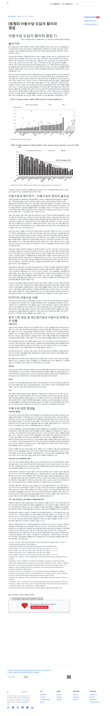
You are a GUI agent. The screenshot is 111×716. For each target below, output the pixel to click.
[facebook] (13, 707)
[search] (99, 3)
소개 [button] (21, 3)
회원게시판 (76, 697)
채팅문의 (75, 699)
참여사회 (91, 697)
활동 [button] (26, 3)
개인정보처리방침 (45, 699)
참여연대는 (43, 694)
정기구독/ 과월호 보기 (91, 24)
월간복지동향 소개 (90, 21)
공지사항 (42, 697)
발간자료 (59, 694)
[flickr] (32, 707)
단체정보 (24, 692)
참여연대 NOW (92, 17)
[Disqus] (39, 638)
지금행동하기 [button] (56, 4)
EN (103, 4)
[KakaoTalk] (27, 707)
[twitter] (8, 707)
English (42, 702)
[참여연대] (13, 692)
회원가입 (75, 694)
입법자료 (59, 699)
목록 (69, 676)
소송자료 (59, 697)
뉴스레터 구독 (93, 694)
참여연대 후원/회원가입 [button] (39, 607)
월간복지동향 (12, 16)
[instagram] (18, 707)
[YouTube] (23, 707)
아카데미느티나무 (94, 702)
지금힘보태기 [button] (68, 4)
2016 (19, 16)
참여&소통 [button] (34, 3)
